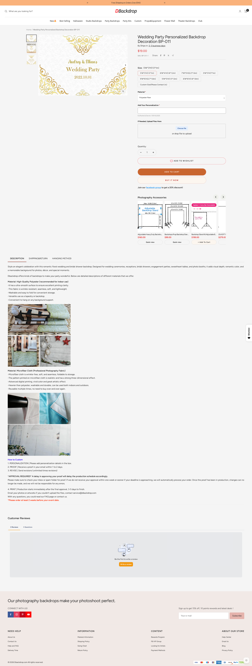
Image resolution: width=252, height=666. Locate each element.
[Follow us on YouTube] (28, 614)
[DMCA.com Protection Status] (241, 662)
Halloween (78, 21)
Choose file (181, 128)
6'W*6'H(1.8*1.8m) (191, 79)
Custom (138, 21)
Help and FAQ (13, 646)
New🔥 (53, 21)
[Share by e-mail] (173, 55)
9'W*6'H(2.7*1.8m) (148, 79)
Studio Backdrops (94, 21)
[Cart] (245, 11)
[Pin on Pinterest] (164, 55)
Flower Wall (169, 21)
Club (200, 21)
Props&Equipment (153, 21)
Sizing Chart (82, 646)
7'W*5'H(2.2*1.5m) (189, 73)
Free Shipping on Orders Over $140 (126, 3)
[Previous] (216, 197)
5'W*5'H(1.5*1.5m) (169, 79)
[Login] (240, 11)
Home (28, 30)
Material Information (85, 637)
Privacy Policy (227, 650)
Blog (223, 646)
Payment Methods (158, 650)
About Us (11, 637)
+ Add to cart (204, 242)
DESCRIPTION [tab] (17, 258)
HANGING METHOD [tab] (61, 258)
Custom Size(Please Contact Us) (153, 85)
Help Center (226, 637)
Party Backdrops (112, 21)
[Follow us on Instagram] (17, 614)
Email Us (225, 641)
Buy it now (172, 180)
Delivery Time (13, 650)
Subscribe (237, 615)
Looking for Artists (158, 646)
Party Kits (127, 21)
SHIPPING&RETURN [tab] (38, 258)
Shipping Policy (84, 641)
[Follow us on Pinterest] (22, 614)
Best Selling (65, 21)
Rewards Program (158, 637)
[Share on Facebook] (160, 55)
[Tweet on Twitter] (168, 55)
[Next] (125, 65)
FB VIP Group (156, 641)
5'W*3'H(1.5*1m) (147, 73)
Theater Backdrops (186, 21)
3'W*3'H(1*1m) (209, 73)
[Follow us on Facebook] (11, 614)
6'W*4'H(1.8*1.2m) (167, 73)
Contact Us (12, 641)
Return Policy (83, 650)
